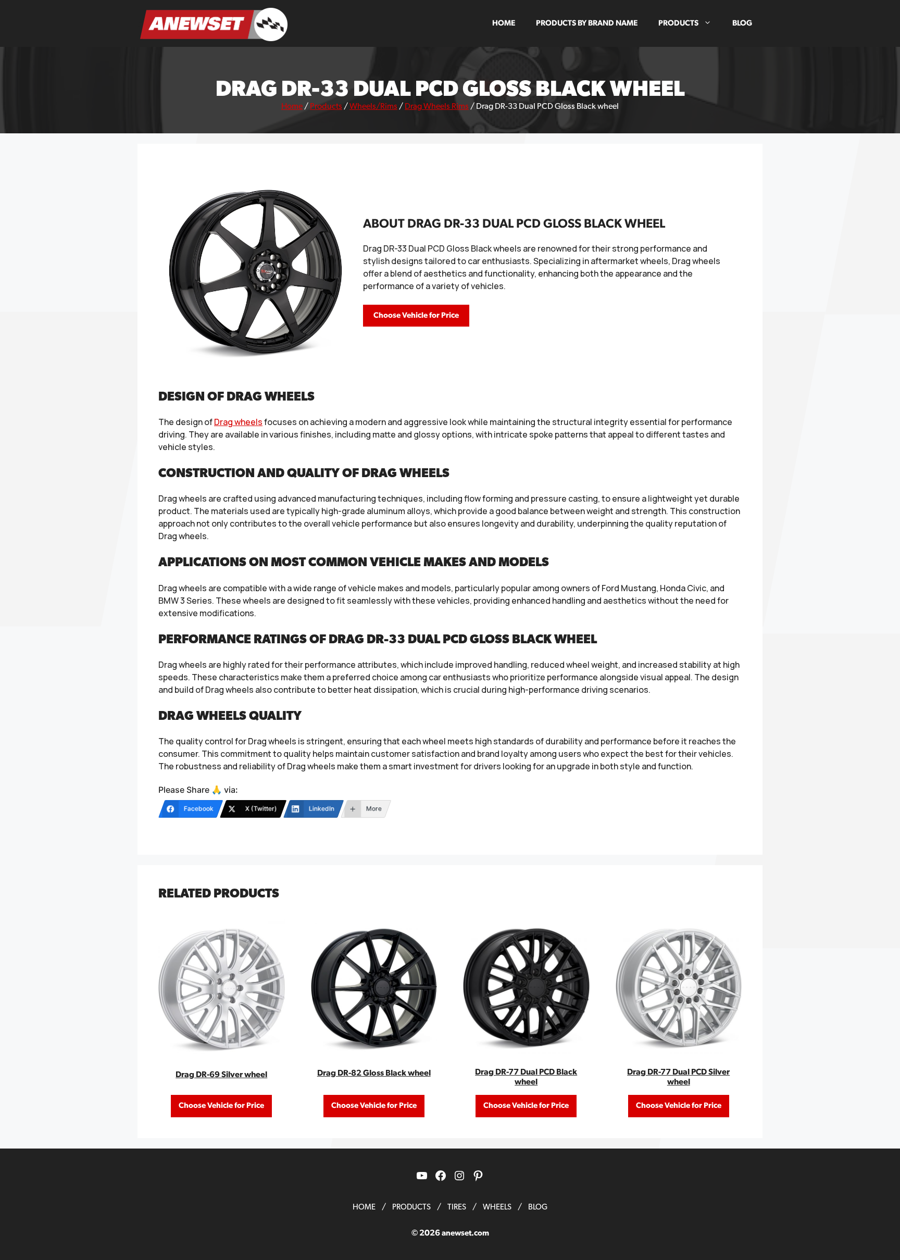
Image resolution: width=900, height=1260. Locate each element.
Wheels (497, 1207)
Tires (456, 1207)
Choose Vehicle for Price (416, 315)
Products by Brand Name (587, 23)
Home (503, 23)
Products (678, 23)
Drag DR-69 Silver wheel (221, 1074)
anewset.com (465, 1233)
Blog (742, 23)
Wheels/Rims (373, 106)
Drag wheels (238, 422)
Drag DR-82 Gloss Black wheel (374, 1073)
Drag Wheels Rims (437, 106)
